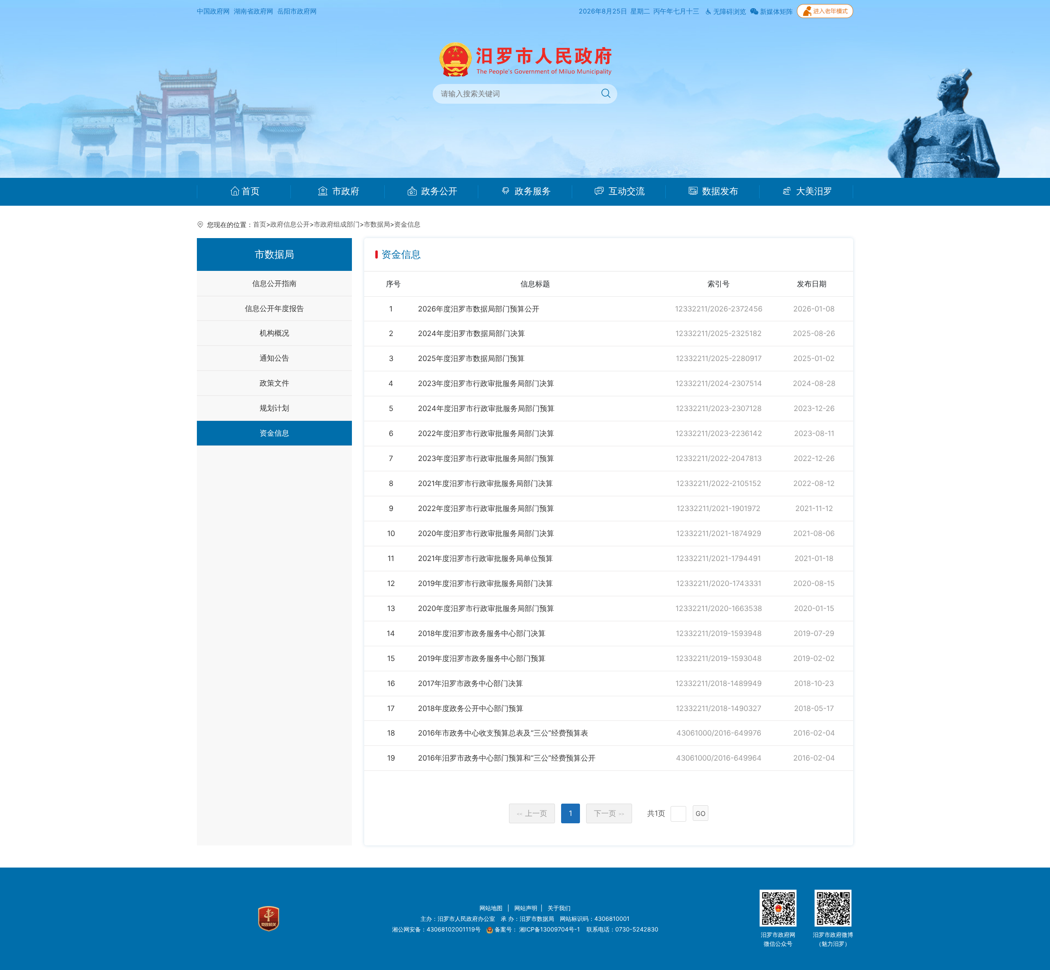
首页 (251, 191)
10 (391, 533)
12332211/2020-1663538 (719, 608)
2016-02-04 (814, 733)
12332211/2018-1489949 (719, 683)
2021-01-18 (813, 558)
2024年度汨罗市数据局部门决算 (471, 333)
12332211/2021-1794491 (718, 558)
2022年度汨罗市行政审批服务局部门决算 (486, 433)
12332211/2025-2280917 (719, 358)
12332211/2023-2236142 (719, 433)
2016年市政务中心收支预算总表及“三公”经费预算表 (503, 733)
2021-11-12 (814, 508)
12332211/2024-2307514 (719, 383)
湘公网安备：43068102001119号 (436, 929)
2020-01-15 (814, 608)
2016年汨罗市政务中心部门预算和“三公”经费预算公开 (507, 758)
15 (391, 658)
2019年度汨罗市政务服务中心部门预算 (482, 658)
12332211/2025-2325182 (719, 333)
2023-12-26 (814, 408)
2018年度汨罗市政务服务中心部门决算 (482, 633)
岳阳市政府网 (297, 11)
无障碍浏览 (729, 12)
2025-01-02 (814, 358)
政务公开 (438, 191)
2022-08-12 (814, 483)
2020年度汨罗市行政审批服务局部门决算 (486, 533)
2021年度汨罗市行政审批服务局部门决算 (485, 483)
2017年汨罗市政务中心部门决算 (470, 683)
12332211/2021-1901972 (718, 508)
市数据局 (377, 224)
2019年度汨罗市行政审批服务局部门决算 (485, 583)
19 (391, 758)
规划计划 (274, 408)
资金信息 (407, 224)
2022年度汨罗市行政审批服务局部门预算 (486, 508)
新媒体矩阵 (775, 12)
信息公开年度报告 (274, 308)
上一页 (532, 813)
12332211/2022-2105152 (718, 483)
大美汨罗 (813, 191)
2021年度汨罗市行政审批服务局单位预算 (485, 558)
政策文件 (274, 383)
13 (391, 608)
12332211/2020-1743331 (718, 583)
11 (391, 558)
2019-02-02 (814, 658)
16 (391, 683)
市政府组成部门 (337, 224)
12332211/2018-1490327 (718, 708)
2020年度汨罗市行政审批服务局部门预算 (486, 608)
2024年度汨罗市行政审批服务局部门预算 (486, 408)
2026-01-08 (814, 308)
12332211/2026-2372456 (718, 308)
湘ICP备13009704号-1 (550, 929)
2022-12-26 (814, 458)
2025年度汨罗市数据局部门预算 (471, 358)
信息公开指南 (274, 283)
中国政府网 (213, 11)
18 (391, 733)
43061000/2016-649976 (718, 733)
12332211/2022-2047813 (719, 458)
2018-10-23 (814, 683)
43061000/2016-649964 (719, 758)
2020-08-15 (814, 583)
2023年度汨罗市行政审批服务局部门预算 (486, 458)
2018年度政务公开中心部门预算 (470, 708)
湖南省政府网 (253, 11)
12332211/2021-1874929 (718, 533)
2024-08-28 (814, 383)
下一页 (609, 813)
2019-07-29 (814, 633)
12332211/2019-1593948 (719, 633)
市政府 (344, 191)
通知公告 (274, 358)
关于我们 (559, 907)
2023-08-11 (814, 433)
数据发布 (719, 191)
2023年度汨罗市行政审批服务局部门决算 (486, 383)
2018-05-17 (814, 708)
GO (700, 813)
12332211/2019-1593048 (719, 658)
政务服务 (531, 191)
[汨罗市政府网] (525, 59)
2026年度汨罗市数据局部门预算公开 (478, 308)
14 (391, 633)
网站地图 (491, 907)
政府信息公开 (290, 224)
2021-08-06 (814, 533)
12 (391, 583)
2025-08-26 (814, 333)
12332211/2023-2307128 (719, 408)
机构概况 (274, 333)
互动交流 (625, 191)
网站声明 (525, 907)
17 (391, 708)
